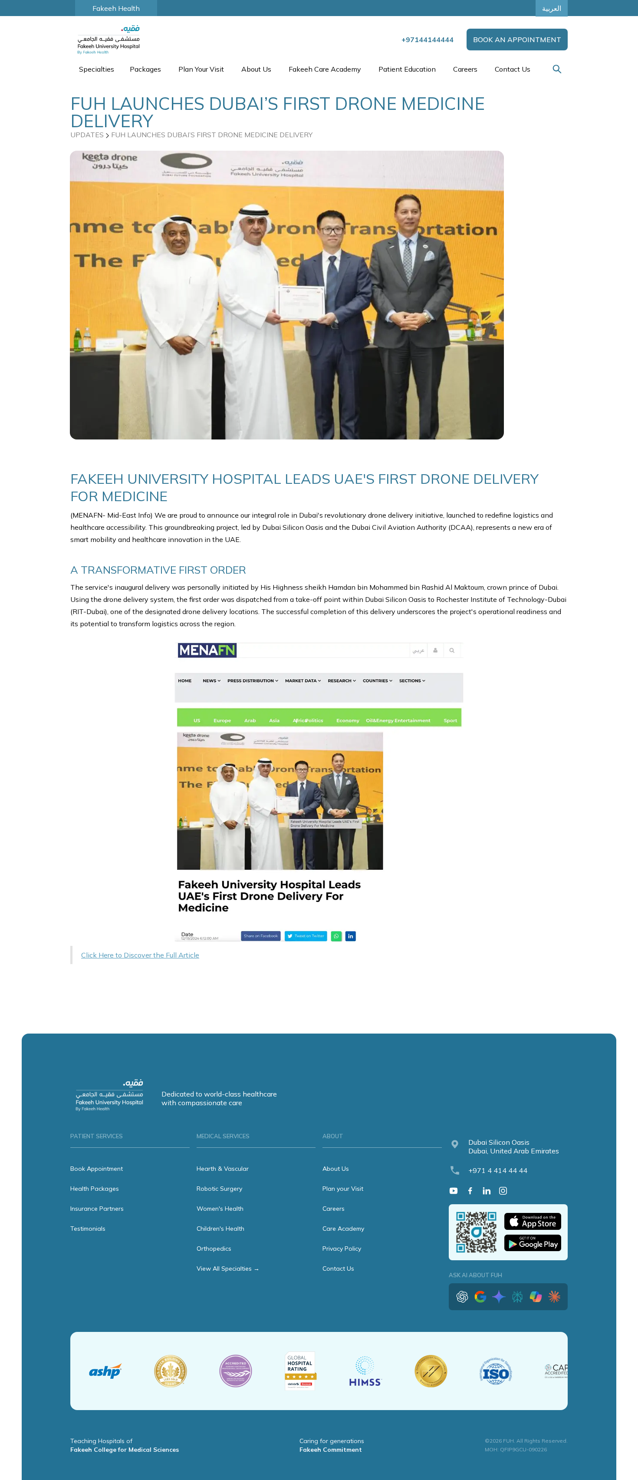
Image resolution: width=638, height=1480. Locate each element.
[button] (95, 69)
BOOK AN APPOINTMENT (517, 39)
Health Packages (94, 1189)
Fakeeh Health (116, 8)
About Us (335, 1169)
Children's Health (220, 1228)
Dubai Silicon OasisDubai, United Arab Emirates (513, 1146)
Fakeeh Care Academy (325, 69)
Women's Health (220, 1208)
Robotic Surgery (219, 1189)
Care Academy (343, 1228)
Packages (145, 69)
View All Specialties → (228, 1268)
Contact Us (512, 69)
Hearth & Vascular (223, 1169)
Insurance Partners (97, 1208)
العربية (551, 8)
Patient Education (407, 69)
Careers (465, 69)
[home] (109, 39)
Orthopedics (214, 1248)
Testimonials (87, 1228)
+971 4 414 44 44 (497, 1170)
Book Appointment (96, 1169)
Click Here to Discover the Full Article (140, 955)
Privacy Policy (341, 1248)
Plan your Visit (342, 1189)
